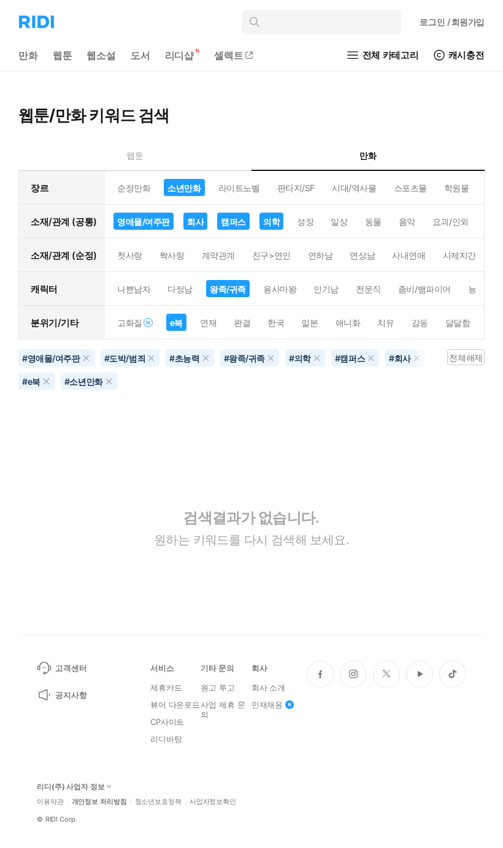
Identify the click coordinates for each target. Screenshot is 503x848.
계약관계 (218, 255)
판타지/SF (296, 188)
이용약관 (50, 802)
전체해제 (465, 357)
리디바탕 (166, 739)
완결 (242, 322)
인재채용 (267, 705)
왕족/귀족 (228, 289)
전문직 (368, 289)
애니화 (348, 322)
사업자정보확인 (213, 802)
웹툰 (62, 55)
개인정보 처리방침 (99, 802)
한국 (275, 322)
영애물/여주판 (143, 221)
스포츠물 (410, 188)
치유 (385, 322)
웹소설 (101, 55)
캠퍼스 (233, 221)
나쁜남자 (133, 289)
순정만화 (133, 188)
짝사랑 (172, 255)
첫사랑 (129, 255)
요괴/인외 (450, 221)
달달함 (457, 322)
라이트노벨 (239, 188)
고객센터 (70, 668)
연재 (208, 322)
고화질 (129, 322)
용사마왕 (279, 289)
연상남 (362, 255)
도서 (140, 55)
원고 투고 (217, 687)
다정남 (180, 289)
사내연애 (408, 255)
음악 (407, 221)
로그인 (452, 22)
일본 (309, 322)
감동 (420, 322)
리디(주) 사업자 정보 (71, 786)
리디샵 (179, 55)
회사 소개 (268, 687)
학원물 (456, 188)
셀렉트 (229, 55)
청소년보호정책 (158, 802)
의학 (271, 221)
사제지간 (459, 255)
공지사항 (70, 695)
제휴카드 (166, 687)
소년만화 (184, 188)
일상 (339, 221)
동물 (373, 221)
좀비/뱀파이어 (424, 289)
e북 (176, 322)
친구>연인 (271, 255)
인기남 (326, 289)
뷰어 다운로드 (175, 705)
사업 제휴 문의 (223, 709)
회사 (195, 221)
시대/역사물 (354, 188)
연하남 (320, 255)
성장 (305, 221)
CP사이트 (167, 722)
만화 (28, 55)
